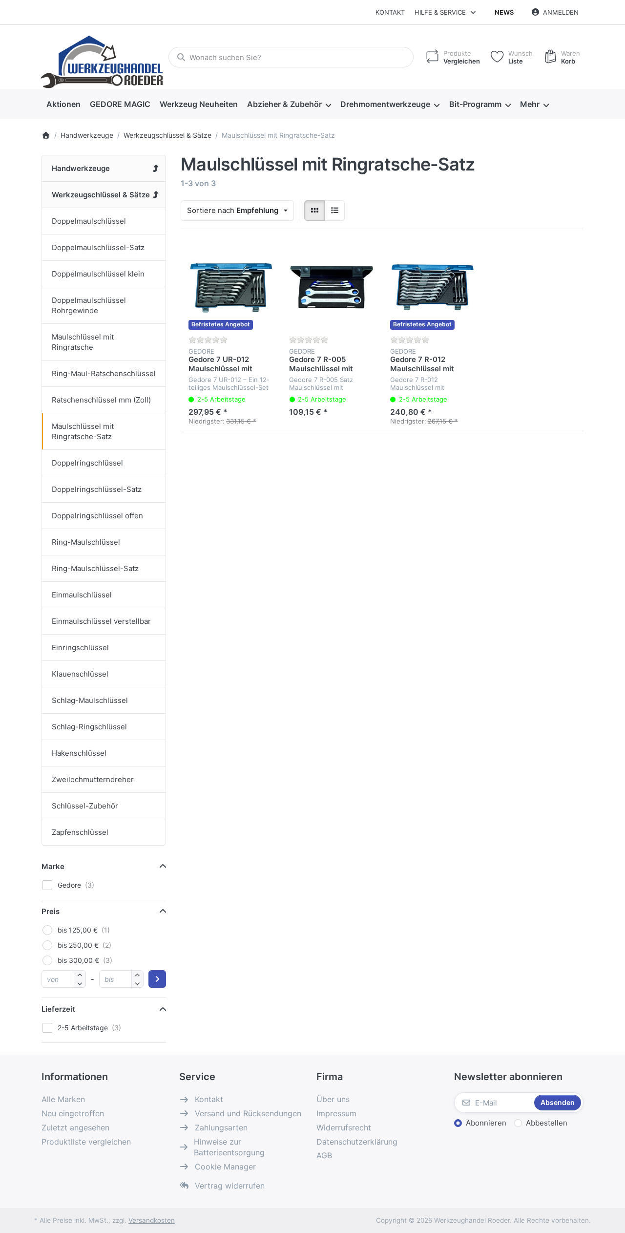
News (504, 12)
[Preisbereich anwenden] (157, 979)
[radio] (314, 210)
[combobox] (291, 57)
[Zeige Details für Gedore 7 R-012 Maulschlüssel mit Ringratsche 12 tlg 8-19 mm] (432, 287)
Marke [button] (53, 866)
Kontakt (390, 12)
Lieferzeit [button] (58, 1009)
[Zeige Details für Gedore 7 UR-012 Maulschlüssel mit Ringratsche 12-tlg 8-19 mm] (230, 287)
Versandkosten (151, 1220)
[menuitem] (63, 104)
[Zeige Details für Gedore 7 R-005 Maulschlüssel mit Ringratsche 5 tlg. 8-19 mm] (331, 287)
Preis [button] (51, 911)
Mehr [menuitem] (530, 104)
